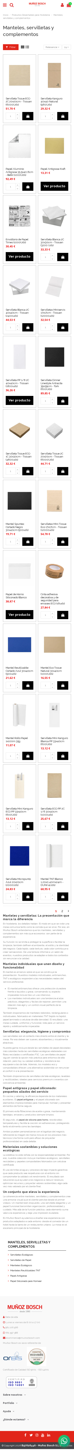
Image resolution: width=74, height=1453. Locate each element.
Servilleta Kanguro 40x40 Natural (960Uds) (51, 101)
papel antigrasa (25, 1099)
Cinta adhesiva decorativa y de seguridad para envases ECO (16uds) (53, 599)
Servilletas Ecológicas (21, 1254)
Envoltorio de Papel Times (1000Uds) (17, 241)
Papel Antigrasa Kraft (53, 168)
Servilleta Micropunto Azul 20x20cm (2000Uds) (18, 882)
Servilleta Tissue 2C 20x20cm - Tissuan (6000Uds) (52, 456)
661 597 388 (12, 1332)
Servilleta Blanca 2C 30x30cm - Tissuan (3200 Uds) (52, 242)
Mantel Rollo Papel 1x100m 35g (17, 740)
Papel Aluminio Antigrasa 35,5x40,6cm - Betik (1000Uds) (19, 171)
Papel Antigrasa (18, 1275)
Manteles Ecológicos (21, 1265)
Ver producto (54, 186)
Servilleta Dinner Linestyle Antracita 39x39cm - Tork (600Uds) (51, 385)
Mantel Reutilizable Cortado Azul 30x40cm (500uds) (19, 670)
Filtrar (12, 47)
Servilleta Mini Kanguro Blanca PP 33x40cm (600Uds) (54, 741)
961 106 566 (11, 1327)
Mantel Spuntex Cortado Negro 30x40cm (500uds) (17, 526)
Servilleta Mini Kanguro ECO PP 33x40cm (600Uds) (19, 811)
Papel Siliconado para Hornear (26, 1281)
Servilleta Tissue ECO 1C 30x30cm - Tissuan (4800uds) (19, 456)
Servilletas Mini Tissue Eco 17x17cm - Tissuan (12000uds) (54, 526)
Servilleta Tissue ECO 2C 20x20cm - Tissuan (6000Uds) (19, 101)
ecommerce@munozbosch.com (23, 1337)
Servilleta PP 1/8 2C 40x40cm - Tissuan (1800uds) (17, 383)
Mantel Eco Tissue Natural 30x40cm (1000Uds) (51, 670)
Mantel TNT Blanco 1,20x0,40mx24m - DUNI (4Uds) (52, 882)
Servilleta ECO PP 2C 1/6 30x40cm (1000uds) (53, 811)
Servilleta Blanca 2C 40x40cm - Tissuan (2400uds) (17, 312)
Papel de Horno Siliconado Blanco (16, 596)
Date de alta (11, 1317)
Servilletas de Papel (20, 1260)
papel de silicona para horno (33, 1119)
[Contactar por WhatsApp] (64, 1441)
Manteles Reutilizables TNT (25, 1270)
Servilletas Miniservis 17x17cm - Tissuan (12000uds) (53, 312)
